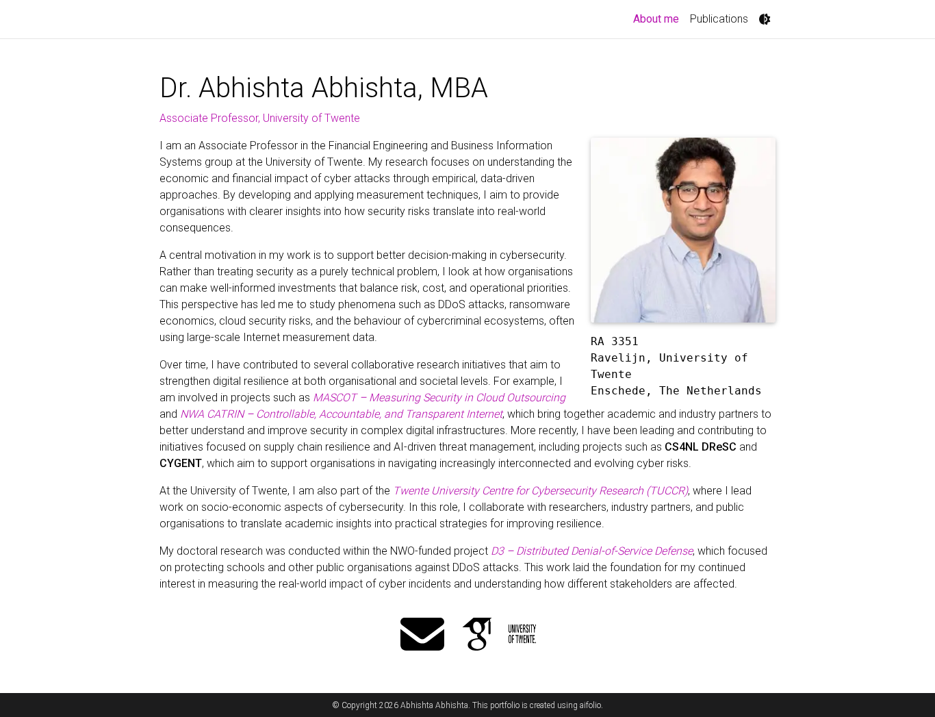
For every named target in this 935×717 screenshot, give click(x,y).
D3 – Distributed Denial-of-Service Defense (592, 550)
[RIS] (521, 636)
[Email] (422, 636)
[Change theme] (765, 19)
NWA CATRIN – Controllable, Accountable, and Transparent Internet (341, 413)
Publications (719, 18)
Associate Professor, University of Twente (259, 118)
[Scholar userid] (477, 636)
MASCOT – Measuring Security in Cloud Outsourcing (439, 397)
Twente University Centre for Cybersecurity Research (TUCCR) (540, 490)
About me (658, 18)
